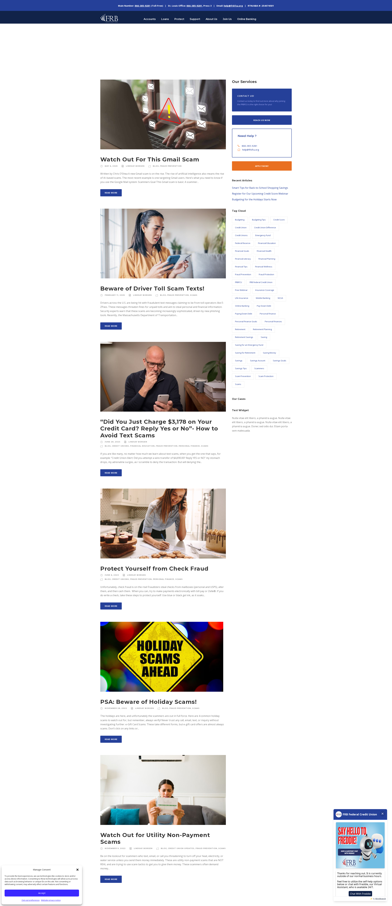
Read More (111, 192)
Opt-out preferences (31, 900)
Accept (41, 893)
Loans (165, 19)
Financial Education (142, 446)
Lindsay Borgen (135, 166)
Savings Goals (279, 360)
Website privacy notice (51, 900)
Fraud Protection (266, 274)
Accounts (150, 19)
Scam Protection (265, 376)
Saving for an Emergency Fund (249, 345)
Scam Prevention (243, 376)
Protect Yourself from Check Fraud (154, 568)
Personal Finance (189, 446)
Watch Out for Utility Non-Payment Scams (155, 838)
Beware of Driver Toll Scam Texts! (152, 288)
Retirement (240, 329)
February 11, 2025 (115, 295)
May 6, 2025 (111, 166)
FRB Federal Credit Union (261, 282)
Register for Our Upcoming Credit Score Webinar (260, 193)
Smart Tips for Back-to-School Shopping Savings (260, 187)
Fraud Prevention (171, 166)
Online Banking (246, 19)
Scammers (259, 368)
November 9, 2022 (115, 848)
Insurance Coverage (264, 290)
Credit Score (279, 219)
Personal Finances (273, 321)
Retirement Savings (244, 337)
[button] (77, 869)
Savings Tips (241, 368)
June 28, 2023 (112, 442)
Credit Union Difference (265, 227)
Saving (264, 337)
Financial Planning (266, 258)
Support (195, 19)
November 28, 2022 (116, 708)
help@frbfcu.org (250, 149)
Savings (238, 360)
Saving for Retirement (245, 352)
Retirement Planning (262, 329)
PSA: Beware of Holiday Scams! (148, 701)
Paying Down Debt (243, 313)
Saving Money (269, 352)
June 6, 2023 (112, 575)
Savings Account (257, 360)
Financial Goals (242, 251)
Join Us (227, 19)
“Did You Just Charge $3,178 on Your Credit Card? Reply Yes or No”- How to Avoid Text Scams (159, 428)
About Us (211, 19)
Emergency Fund (263, 235)
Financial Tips (241, 266)
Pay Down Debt (264, 305)
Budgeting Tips (259, 219)
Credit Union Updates (181, 848)
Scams (193, 295)
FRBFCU (238, 282)
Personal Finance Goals (246, 321)
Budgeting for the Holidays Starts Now (254, 199)
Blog (156, 166)
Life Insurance (241, 298)
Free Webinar (241, 290)
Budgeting (239, 219)
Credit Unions (120, 446)
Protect (179, 19)
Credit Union (241, 227)
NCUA (280, 298)
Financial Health (264, 251)
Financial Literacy (243, 258)
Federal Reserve (242, 243)
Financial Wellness (263, 266)
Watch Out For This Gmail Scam (149, 159)
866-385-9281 (249, 145)
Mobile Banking (263, 298)
